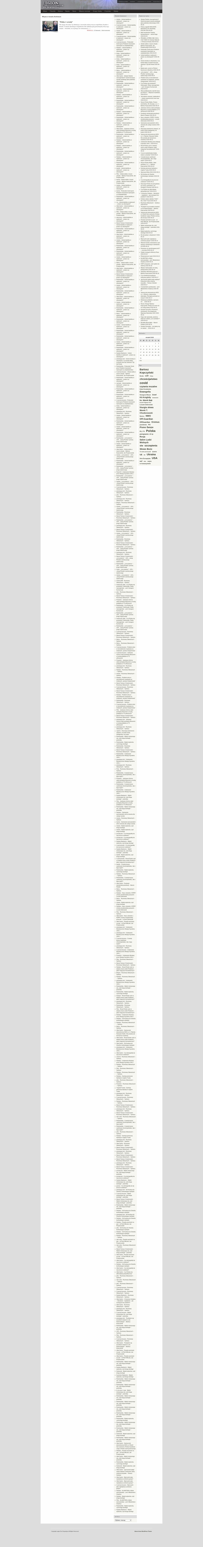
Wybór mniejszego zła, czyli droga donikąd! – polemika (125, 738)
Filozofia (52, 11)
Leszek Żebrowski (146, 404)
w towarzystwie (145, 463)
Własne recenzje (84, 11)
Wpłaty (116, 11)
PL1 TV (142, 431)
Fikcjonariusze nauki (147, 256)
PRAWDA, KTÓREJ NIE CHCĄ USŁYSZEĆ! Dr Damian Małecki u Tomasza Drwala (150, 39)
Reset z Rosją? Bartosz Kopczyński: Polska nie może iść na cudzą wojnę (150, 305)
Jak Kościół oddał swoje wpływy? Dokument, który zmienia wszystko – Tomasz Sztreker (150, 281)
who (145, 461)
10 (140, 349)
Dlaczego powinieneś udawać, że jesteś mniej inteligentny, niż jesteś (150, 130)
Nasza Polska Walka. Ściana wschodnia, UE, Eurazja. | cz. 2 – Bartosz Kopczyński (150, 103)
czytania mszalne (148, 386)
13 (149, 349)
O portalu (108, 11)
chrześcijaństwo (148, 379)
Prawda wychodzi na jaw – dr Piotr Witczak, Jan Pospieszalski (125, 923)
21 (152, 352)
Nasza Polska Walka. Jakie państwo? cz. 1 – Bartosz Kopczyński (148, 164)
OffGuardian (145, 422)
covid (144, 383)
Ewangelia (145, 391)
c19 (146, 376)
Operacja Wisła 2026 (147, 172)
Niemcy (142, 416)
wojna (149, 461)
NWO (148, 416)
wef (141, 461)
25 (143, 355)
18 (143, 352)
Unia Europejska (145, 458)
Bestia (142, 376)
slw (141, 445)
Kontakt (132, 1)
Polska (150, 430)
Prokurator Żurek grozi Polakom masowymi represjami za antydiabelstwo (150, 51)
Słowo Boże (146, 449)
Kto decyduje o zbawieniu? (148, 235)
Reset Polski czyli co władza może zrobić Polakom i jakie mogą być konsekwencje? (149, 147)
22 (155, 352)
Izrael (154, 395)
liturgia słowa (146, 407)
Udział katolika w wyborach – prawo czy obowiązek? (123, 21)
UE (141, 455)
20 (149, 352)
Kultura (60, 11)
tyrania (154, 451)
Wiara (45, 11)
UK (144, 454)
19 (146, 352)
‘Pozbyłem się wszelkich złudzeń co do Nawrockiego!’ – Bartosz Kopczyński (150, 208)
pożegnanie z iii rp (146, 434)
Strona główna (123, 1)
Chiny (151, 376)
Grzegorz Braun (145, 395)
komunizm (155, 397)
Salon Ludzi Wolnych (146, 441)
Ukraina (151, 454)
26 (146, 355)
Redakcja (90, 30)
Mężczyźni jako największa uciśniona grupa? (124, 1486)
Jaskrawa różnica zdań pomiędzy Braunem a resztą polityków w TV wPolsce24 (150, 109)
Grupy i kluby (97, 11)
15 (155, 349)
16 (158, 349)
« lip (140, 360)
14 (152, 349)
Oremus (155, 422)
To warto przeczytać (145, 451)
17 (140, 352)
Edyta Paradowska (145, 389)
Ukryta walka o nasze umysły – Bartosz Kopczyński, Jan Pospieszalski (149, 45)
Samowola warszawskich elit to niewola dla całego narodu (125, 814)
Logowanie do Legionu (144, 1)
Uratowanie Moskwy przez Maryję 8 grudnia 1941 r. (125, 755)
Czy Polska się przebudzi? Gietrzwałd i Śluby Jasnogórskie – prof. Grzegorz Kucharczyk (150, 85)
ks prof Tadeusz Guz (145, 402)
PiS (149, 425)
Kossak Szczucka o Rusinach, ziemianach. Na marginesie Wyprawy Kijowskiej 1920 (149, 311)
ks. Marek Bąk (146, 400)
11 (143, 349)
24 (140, 355)
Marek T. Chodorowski (146, 411)
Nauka (67, 11)
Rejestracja (157, 1)
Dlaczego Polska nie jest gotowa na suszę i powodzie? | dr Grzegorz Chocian (150, 185)
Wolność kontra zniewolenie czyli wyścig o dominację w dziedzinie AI (150, 244)
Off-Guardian (146, 419)
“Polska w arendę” (66, 22)
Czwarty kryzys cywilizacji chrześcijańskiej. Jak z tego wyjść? (148, 158)
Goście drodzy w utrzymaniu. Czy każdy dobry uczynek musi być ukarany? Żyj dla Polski (150, 62)
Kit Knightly (145, 397)
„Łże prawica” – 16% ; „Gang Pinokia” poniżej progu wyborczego (149, 73)
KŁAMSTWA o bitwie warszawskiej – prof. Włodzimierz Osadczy (150, 260)
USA (154, 458)
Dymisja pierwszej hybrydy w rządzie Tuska (124, 1089)
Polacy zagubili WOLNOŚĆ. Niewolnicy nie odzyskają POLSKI (149, 28)
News (74, 11)
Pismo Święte (146, 427)
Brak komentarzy (106, 30)
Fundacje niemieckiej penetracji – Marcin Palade (125, 885)
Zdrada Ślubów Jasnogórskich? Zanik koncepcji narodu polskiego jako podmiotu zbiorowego (150, 21)
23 (158, 352)
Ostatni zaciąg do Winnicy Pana (150, 252)
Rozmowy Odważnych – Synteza (150, 203)
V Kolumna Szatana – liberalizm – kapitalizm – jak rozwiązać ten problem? (150, 195)
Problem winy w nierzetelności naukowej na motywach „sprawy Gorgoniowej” (150, 79)
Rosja (142, 437)
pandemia (143, 425)
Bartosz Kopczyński (146, 371)
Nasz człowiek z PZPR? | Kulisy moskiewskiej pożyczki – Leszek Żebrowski (150, 119)
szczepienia (151, 445)
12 (146, 349)
